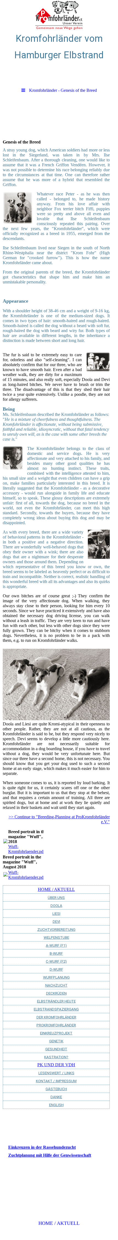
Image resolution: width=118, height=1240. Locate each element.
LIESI (56, 914)
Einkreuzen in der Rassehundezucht (42, 1147)
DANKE (56, 1097)
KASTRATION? (56, 1057)
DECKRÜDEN (56, 993)
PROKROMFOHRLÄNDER (56, 1025)
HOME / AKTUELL (56, 889)
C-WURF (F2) (56, 961)
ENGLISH (56, 1105)
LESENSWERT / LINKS (56, 1073)
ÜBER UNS (56, 898)
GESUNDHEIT (56, 1049)
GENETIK (56, 1041)
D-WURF (56, 969)
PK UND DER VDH (56, 1064)
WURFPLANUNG (56, 977)
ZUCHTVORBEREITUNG (56, 929)
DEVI (56, 921)
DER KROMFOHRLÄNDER (56, 1017)
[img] (59, 15)
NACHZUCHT (56, 985)
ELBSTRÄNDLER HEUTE (56, 1001)
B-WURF (56, 953)
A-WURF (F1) (56, 945)
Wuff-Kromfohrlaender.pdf (26, 849)
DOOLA (56, 906)
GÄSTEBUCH (56, 1089)
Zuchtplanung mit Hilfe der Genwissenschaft (49, 1155)
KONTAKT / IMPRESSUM (56, 1081)
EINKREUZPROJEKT (56, 1033)
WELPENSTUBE (56, 937)
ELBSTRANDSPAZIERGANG (56, 1009)
